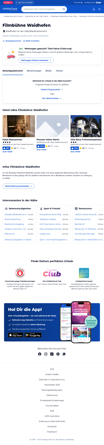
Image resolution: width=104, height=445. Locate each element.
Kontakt (77, 2)
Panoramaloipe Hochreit (51, 229)
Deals (7, 2)
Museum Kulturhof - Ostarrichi (16, 229)
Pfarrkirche (10, 234)
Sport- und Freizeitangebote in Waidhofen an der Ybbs (54, 240)
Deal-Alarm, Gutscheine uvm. (52, 379)
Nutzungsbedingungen (52, 390)
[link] (93, 9)
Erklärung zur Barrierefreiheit (52, 421)
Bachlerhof (79, 224)
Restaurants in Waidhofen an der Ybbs (89, 240)
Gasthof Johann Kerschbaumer (86, 214)
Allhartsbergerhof (82, 219)
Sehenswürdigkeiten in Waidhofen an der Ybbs (19, 240)
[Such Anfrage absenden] (64, 9)
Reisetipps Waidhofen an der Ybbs (64, 16)
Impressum (52, 432)
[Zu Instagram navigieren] (46, 354)
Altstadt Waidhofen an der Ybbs (16, 214)
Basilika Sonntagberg (14, 224)
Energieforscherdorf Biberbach (51, 214)
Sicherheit (52, 426)
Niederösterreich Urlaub (13, 16)
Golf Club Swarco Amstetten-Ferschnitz (51, 224)
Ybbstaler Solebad (48, 219)
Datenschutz (52, 395)
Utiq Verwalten (52, 406)
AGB (52, 411)
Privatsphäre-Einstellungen (52, 400)
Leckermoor (45, 234)
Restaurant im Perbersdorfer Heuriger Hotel (86, 229)
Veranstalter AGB (52, 385)
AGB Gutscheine (52, 416)
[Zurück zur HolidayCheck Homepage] (10, 9)
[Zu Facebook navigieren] (40, 354)
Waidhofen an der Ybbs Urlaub (36, 16)
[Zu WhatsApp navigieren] (64, 354)
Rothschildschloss (13, 219)
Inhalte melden (52, 374)
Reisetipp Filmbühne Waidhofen (91, 16)
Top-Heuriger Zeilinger (85, 234)
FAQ (52, 369)
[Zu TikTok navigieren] (52, 354)
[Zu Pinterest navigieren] (58, 354)
